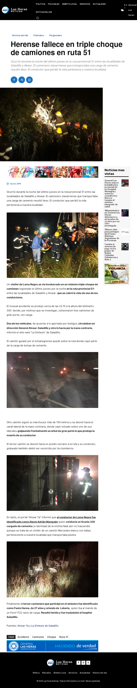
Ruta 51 (63, 636)
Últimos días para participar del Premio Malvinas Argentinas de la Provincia (112, 235)
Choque (51, 636)
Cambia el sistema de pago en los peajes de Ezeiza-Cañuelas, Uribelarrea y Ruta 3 (111, 252)
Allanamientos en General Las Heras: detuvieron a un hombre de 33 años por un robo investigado (112, 218)
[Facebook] (14, 79)
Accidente (23, 636)
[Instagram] (83, 663)
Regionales (55, 35)
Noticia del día (20, 35)
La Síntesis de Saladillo (44, 625)
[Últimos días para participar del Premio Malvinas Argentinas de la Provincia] (125, 232)
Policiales (38, 35)
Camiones (38, 636)
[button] (37, 18)
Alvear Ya (23, 625)
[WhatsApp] (29, 79)
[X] (21, 79)
